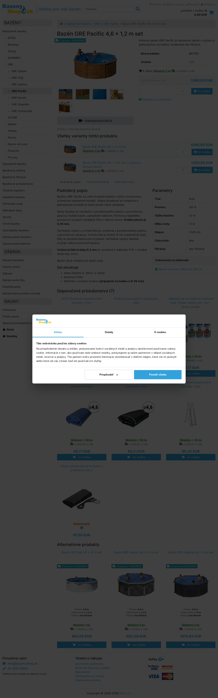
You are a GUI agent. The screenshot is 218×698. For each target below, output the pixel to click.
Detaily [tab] (109, 332)
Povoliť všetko (157, 374)
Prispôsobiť (106, 374)
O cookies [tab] (160, 332)
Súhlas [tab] (58, 332)
